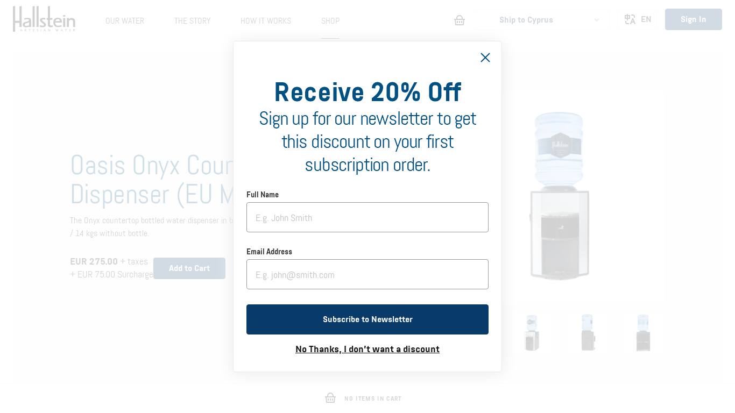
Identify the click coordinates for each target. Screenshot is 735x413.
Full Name (262, 195)
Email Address (269, 252)
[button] (367, 319)
